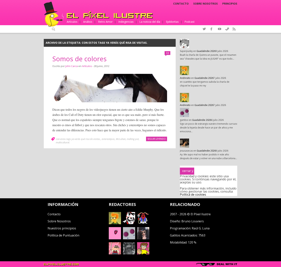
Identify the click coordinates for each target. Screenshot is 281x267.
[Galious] (143, 223)
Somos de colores (79, 58)
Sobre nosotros (205, 3)
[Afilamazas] (115, 253)
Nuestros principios (62, 228)
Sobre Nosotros (59, 221)
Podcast (189, 21)
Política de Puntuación (63, 235)
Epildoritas (172, 21)
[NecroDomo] (129, 253)
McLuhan (121, 139)
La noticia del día (149, 21)
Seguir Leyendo (156, 138)
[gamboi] (129, 238)
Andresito (185, 78)
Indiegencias (126, 21)
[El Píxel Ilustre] (110, 14)
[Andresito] (115, 223)
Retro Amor (105, 21)
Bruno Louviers (192, 221)
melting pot (133, 139)
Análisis (87, 21)
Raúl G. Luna (201, 228)
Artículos (72, 21)
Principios (229, 3)
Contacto (181, 3)
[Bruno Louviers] (115, 238)
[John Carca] (143, 238)
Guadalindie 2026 (206, 51)
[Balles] (143, 253)
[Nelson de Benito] (129, 223)
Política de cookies (193, 194)
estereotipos (108, 139)
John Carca (71, 66)
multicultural (62, 142)
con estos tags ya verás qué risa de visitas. (78, 139)
